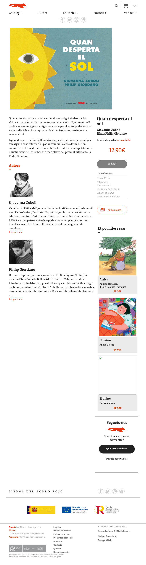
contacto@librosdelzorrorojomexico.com (26, 533)
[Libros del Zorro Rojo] (18, 6)
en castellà (124, 140)
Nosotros (57, 541)
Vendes (129, 13)
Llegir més (15, 232)
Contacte (57, 545)
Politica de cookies (62, 531)
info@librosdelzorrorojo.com (28, 527)
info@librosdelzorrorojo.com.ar (32, 537)
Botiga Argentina (107, 536)
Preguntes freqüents (63, 538)
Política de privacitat (116, 459)
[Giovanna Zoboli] (21, 185)
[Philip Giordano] (21, 252)
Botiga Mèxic (105, 540)
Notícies (100, 13)
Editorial (69, 13)
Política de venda (61, 534)
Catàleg (14, 13)
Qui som (57, 548)
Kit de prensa (114, 210)
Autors (43, 13)
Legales (57, 527)
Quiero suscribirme (116, 448)
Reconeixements (61, 552)
